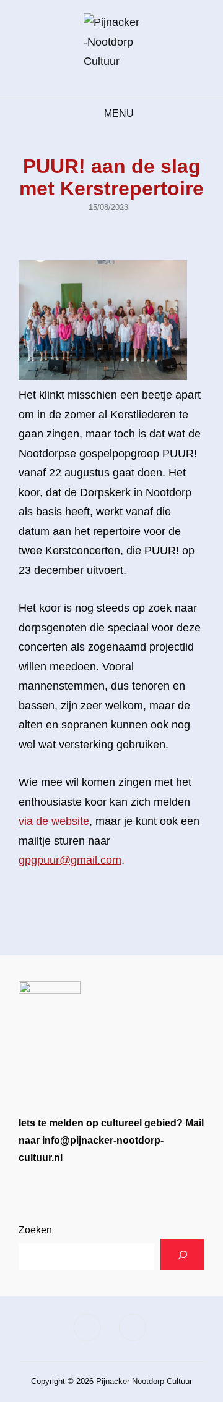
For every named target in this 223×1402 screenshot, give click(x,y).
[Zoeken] (182, 1254)
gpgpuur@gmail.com (70, 860)
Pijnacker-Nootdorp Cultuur (144, 1381)
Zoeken (35, 1230)
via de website (54, 821)
